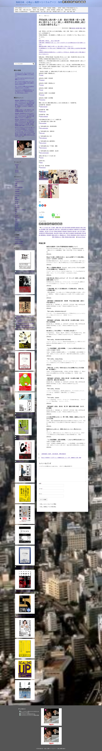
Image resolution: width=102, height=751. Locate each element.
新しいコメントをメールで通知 (48, 504)
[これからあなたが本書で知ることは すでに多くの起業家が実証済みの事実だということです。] (19, 438)
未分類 (77, 28)
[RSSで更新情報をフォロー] (84, 2)
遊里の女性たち (55, 235)
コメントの (19, 241)
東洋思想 (17, 207)
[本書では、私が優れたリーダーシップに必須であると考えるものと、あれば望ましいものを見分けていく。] (24, 323)
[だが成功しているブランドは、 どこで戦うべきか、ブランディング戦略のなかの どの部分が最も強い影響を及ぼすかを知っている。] (25, 269)
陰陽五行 (17, 221)
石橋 (67, 233)
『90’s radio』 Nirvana (53, 388)
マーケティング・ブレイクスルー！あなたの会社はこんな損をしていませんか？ (24, 74)
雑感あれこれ (18, 228)
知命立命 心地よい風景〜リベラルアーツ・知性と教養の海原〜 (46, 2)
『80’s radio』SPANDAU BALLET (56, 311)
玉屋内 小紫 (62, 233)
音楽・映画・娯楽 (71, 11)
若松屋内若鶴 (77, 233)
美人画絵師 (71, 233)
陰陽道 (16, 223)
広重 (47, 229)
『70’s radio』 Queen (52, 397)
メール (41, 488)
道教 (16, 219)
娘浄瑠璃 (72, 227)
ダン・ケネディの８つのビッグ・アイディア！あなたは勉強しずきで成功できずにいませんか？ (24, 83)
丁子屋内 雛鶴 (54, 227)
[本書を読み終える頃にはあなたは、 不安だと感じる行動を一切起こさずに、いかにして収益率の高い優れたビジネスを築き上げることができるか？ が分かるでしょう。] (23, 325)
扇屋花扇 (76, 229)
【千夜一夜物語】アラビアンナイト (22, 7)
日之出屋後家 (82, 229)
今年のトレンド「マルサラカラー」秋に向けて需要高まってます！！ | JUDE (24, 116)
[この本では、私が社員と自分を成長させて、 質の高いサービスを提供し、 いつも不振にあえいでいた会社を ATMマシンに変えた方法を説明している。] (25, 415)
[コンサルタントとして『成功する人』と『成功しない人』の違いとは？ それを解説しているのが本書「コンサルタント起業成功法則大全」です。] (27, 713)
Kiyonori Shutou (81, 237)
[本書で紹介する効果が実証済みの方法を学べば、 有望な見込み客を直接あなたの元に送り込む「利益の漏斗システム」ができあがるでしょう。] (25, 349)
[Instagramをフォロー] (74, 2)
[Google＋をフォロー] (69, 2)
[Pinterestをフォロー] (76, 2)
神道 (16, 211)
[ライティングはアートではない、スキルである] (25, 273)
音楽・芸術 (82, 28)
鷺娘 (63, 237)
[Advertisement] (24, 38)
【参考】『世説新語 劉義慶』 (49, 7)
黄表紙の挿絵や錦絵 (70, 237)
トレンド (17, 179)
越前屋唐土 (43, 235)
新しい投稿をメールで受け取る (48, 506)
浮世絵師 (64, 231)
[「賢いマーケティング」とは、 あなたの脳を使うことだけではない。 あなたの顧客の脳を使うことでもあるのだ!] (25, 658)
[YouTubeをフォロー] (79, 2)
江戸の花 (51, 231)
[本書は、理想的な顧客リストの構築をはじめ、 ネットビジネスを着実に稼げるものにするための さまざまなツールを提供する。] (23, 434)
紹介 (65, 11)
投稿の (18, 239)
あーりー (28, 111)
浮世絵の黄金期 (58, 231)
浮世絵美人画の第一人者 (73, 231)
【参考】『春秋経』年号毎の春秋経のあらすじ (68, 7)
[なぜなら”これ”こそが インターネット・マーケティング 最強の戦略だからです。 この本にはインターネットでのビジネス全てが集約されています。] (29, 715)
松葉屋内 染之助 (43, 231)
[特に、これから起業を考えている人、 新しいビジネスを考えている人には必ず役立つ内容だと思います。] (25, 637)
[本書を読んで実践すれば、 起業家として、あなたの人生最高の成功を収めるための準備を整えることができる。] (25, 293)
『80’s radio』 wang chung (54, 359)
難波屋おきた (63, 235)
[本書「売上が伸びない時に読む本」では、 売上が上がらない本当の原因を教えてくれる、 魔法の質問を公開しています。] (25, 503)
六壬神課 (17, 189)
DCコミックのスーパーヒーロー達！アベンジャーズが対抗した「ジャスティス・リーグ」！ (24, 129)
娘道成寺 (77, 227)
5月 (17, 167)
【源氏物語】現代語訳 (34, 11)
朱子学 (16, 203)
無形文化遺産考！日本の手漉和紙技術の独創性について (62, 246)
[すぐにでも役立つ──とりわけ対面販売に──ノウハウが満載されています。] (22, 436)
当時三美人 (57, 229)
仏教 (16, 183)
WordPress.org (18, 243)
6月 (17, 166)
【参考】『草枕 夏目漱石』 (38, 9)
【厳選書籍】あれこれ (36, 7)
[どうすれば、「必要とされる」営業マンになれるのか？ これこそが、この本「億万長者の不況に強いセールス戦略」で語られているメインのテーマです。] (25, 370)
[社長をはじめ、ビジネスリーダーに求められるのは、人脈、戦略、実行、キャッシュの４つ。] (25, 678)
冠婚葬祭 (17, 191)
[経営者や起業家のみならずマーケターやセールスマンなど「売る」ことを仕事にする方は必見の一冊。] (25, 523)
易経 (16, 197)
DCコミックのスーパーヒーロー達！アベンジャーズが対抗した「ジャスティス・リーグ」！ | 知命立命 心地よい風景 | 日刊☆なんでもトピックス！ (25, 133)
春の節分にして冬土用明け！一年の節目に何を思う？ (61, 330)
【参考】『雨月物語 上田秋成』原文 (54, 9)
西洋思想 (17, 217)
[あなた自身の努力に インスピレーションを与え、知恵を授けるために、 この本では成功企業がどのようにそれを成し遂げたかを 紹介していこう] (25, 317)
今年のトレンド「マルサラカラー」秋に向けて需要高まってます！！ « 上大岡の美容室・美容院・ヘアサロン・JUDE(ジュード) (24, 104)
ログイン (17, 237)
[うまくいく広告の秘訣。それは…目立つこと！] (25, 616)
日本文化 (73, 28)
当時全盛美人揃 (65, 229)
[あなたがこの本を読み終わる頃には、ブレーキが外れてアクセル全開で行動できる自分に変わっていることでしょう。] (25, 329)
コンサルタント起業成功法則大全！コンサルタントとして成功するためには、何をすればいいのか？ (24, 91)
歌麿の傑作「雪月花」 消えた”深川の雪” (49, 40)
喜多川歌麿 (67, 227)
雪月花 (68, 235)
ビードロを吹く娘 (45, 227)
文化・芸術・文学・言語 (46, 11)
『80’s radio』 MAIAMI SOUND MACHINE (58, 339)
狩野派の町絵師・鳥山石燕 (52, 233)
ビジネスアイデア (19, 181)
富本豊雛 (43, 229)
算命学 (16, 215)
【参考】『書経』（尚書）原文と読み (23, 9)
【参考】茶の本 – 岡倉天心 (70, 9)
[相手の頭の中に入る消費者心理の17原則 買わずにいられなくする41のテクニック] (25, 699)
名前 (40, 483)
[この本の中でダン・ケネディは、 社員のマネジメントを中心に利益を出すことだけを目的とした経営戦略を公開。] (25, 314)
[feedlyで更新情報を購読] (82, 2)
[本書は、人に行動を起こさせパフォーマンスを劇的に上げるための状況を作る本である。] (25, 544)
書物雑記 (17, 199)
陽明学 (16, 225)
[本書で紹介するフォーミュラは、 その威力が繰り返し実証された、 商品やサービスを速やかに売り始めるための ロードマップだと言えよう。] (25, 411)
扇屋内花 (71, 229)
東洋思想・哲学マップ (57, 11)
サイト (40, 493)
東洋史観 (17, 205)
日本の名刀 (18, 193)
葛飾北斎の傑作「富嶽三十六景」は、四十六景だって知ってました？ (56, 46)
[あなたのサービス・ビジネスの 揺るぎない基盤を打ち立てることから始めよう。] (25, 321)
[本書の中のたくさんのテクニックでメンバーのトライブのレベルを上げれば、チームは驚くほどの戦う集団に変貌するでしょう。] (25, 613)
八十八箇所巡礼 (19, 187)
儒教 (16, 185)
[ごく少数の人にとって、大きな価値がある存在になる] (21, 417)
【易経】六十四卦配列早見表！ (21, 11)
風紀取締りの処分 (75, 235)
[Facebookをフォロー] (66, 2)
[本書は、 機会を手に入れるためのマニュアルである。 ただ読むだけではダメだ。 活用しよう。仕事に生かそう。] (25, 391)
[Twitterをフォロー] (63, 2)
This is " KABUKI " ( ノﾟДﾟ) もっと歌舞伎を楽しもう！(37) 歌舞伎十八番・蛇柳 (61, 457)
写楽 (60, 227)
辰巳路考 (49, 235)
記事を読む (48, 254)
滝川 (81, 231)
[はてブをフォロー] (71, 2)
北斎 (63, 227)
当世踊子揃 (51, 229)
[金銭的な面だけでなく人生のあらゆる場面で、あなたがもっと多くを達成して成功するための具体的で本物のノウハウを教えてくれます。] (19, 461)
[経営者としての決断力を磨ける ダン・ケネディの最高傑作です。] (25, 565)
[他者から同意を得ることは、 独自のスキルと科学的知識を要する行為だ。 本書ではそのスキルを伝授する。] (25, 589)
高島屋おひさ (58, 237)
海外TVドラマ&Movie (20, 209)
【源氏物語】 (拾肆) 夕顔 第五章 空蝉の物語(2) (53, 453)
